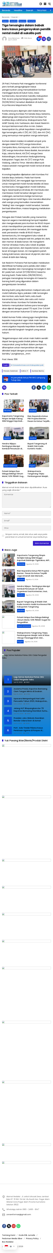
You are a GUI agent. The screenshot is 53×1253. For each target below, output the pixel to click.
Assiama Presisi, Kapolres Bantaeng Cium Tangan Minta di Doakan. (30, 690)
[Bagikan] (49, 39)
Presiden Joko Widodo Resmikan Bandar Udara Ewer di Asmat (29, 719)
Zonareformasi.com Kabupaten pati (28, 365)
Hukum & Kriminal (10, 466)
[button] (40, 3)
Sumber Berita (38, 371)
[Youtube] (14, 1226)
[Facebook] (34, 387)
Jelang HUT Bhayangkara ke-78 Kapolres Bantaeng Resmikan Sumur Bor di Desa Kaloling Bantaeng (31, 709)
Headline (13, 21)
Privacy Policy (32, 1238)
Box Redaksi (7, 1242)
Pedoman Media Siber (12, 1238)
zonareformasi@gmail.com (18, 1214)
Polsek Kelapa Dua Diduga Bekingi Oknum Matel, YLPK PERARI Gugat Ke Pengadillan (13, 474)
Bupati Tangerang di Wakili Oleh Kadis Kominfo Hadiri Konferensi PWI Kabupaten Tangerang (38, 446)
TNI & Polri (31, 21)
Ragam (32, 466)
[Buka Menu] (45, 3)
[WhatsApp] (49, 387)
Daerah (5, 21)
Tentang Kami (8, 1235)
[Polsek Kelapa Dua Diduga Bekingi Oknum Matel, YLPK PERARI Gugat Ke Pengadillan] (13, 461)
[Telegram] (44, 387)
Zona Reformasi (14, 38)
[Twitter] (39, 387)
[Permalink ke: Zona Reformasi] (5, 39)
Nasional (22, 21)
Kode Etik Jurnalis (27, 1235)
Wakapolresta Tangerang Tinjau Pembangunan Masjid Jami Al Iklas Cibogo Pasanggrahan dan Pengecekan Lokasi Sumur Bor (38, 474)
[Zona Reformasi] (19, 3)
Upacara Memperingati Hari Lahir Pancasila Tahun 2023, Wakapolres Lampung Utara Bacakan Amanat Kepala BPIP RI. (30, 699)
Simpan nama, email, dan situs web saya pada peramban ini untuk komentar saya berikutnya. (26, 535)
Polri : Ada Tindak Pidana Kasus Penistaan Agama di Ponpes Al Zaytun (28, 729)
